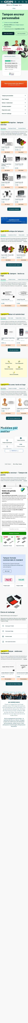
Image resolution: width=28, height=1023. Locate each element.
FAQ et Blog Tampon (17, 464)
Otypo (14, 8)
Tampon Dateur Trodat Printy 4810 (7, 338)
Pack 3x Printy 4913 (19, 147)
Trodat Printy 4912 (19, 164)
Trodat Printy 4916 (19, 199)
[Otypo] (8, 2)
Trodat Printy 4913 (5, 147)
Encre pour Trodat (9, 626)
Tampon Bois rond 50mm (22, 408)
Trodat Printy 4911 (19, 182)
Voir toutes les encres (10, 641)
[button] (14, 529)
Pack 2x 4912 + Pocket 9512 (7, 255)
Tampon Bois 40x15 (5, 408)
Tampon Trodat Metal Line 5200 (6, 164)
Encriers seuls (8, 636)
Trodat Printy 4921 (5, 199)
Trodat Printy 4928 (5, 182)
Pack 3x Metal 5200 (21, 255)
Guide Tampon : (8, 464)
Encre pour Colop (9, 631)
